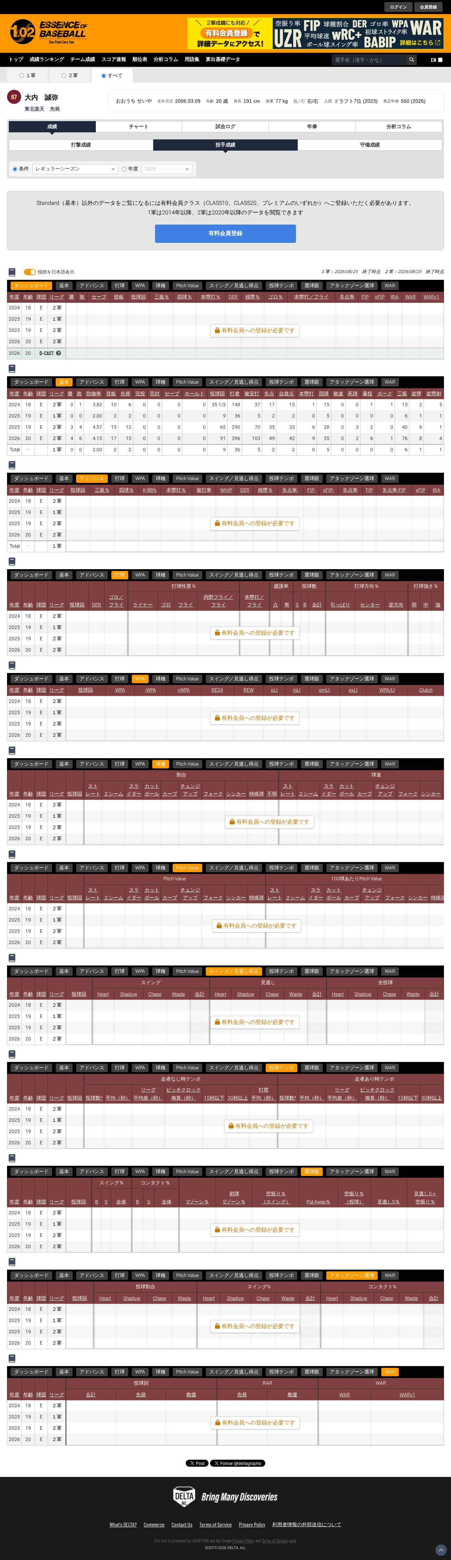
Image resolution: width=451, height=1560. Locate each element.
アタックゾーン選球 (352, 285)
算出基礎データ (223, 59)
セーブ (99, 297)
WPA (140, 285)
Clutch (425, 690)
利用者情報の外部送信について (306, 1524)
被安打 (252, 393)
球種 (161, 285)
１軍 (31, 75)
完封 (155, 393)
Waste (178, 994)
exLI (353, 690)
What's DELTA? (123, 1524)
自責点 (286, 393)
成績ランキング (47, 59)
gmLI (324, 690)
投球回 (138, 297)
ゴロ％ (275, 297)
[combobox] (369, 59)
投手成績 (225, 145)
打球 (120, 285)
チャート (139, 126)
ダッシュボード (31, 285)
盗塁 (416, 393)
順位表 (139, 59)
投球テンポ (281, 285)
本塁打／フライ (311, 297)
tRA (395, 297)
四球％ (184, 297)
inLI (297, 690)
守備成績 (370, 145)
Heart (103, 994)
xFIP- (328, 490)
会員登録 (428, 7)
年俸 (312, 126)
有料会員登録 (225, 233)
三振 (402, 393)
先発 (125, 393)
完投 (140, 393)
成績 (52, 126)
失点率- (290, 490)
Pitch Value (187, 285)
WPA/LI (387, 690)
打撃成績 (81, 145)
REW (248, 690)
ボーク (384, 393)
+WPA (184, 690)
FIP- (311, 490)
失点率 (347, 297)
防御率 (93, 393)
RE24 (217, 690)
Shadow (128, 994)
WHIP (226, 490)
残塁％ (252, 297)
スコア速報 (113, 59)
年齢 (28, 297)
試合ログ (225, 126)
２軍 (73, 75)
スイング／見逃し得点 (234, 285)
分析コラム (166, 59)
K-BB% (149, 490)
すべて (115, 75)
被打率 (204, 490)
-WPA (150, 690)
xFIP (379, 297)
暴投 (367, 393)
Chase (154, 994)
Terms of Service (215, 1524)
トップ (15, 59)
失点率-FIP (394, 490)
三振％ (161, 297)
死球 (353, 393)
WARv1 (431, 297)
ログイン (398, 7)
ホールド (194, 393)
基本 (64, 285)
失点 (269, 393)
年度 (133, 168)
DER (233, 297)
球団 (41, 297)
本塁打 (306, 393)
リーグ (56, 297)
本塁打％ (211, 297)
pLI (274, 690)
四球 (324, 393)
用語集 (192, 59)
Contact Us (182, 1524)
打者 (235, 393)
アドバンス (92, 285)
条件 (24, 168)
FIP (365, 297)
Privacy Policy (252, 1524)
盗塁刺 (433, 393)
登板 (119, 297)
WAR (390, 285)
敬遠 (338, 393)
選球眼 (311, 285)
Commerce (154, 1524)
